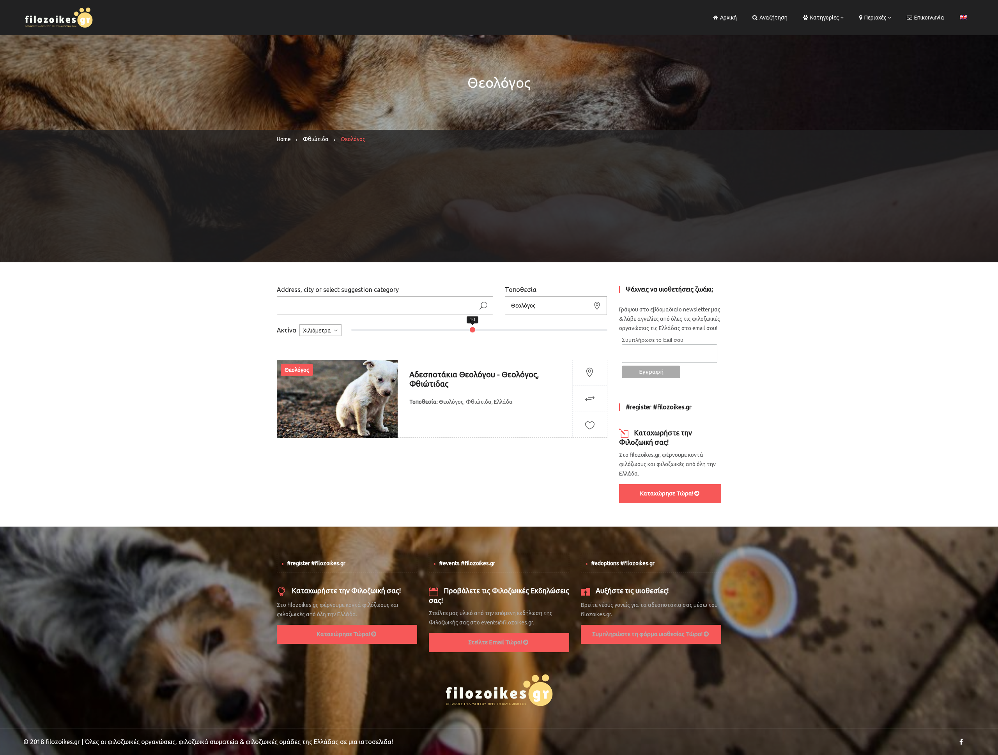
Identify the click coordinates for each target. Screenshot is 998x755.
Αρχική (728, 17)
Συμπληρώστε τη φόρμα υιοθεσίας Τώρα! (648, 634)
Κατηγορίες (824, 17)
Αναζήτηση (773, 17)
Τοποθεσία (520, 289)
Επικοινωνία (929, 17)
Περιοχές (875, 17)
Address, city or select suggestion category (338, 289)
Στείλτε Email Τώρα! (495, 642)
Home (284, 139)
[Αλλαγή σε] (963, 17)
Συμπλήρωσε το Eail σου (652, 340)
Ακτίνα (286, 330)
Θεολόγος (297, 370)
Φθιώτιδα (316, 139)
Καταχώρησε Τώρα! (667, 493)
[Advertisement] (499, 207)
